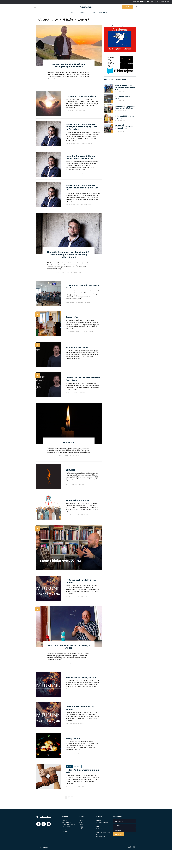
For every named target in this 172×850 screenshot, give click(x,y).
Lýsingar (64, 829)
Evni (80, 822)
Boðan (94, 12)
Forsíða (64, 820)
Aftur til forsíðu (51, 7)
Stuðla (127, 6)
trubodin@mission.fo (103, 822)
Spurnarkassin (103, 12)
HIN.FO (167, 2)
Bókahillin (81, 12)
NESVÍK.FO (153, 2)
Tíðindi (66, 12)
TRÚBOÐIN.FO (144, 2)
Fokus (81, 820)
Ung (88, 12)
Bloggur (73, 12)
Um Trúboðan (66, 827)
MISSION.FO (135, 2)
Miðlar (81, 829)
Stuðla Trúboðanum (68, 824)
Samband (65, 831)
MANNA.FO (160, 2)
